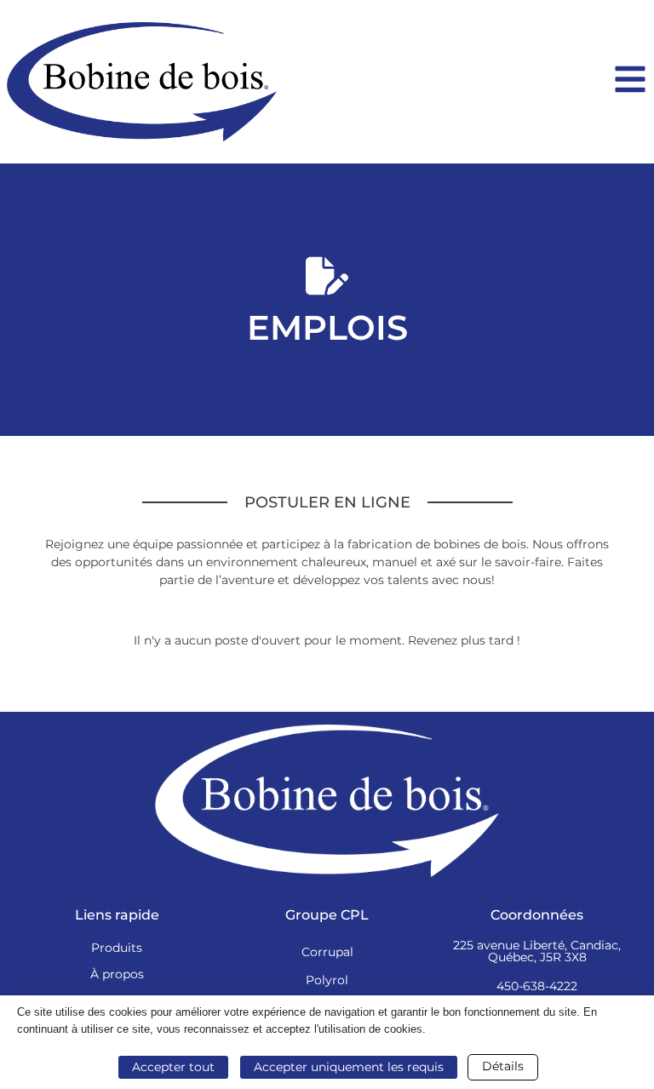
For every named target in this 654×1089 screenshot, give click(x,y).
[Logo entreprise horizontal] (142, 82)
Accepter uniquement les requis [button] (349, 1067)
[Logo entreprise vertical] (327, 801)
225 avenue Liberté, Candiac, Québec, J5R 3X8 (537, 951)
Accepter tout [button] (173, 1067)
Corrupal (327, 952)
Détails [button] (503, 1066)
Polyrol (327, 980)
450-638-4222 (536, 986)
